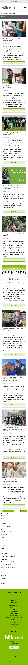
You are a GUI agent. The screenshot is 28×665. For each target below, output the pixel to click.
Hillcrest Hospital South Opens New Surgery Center (13, 133)
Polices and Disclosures (14, 605)
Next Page (23, 510)
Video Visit (3, 575)
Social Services (4, 570)
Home (2, 13)
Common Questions (5, 526)
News (2, 548)
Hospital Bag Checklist (6, 540)
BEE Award (3, 518)
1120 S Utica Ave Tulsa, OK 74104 (15, 642)
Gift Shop (3, 537)
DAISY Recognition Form (6, 532)
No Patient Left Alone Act (7, 551)
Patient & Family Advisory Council (9, 556)
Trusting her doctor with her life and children (13, 234)
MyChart (3, 545)
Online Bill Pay (4, 553)
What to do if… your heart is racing (14, 283)
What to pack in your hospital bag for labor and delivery (13, 39)
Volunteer (3, 583)
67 (12, 510)
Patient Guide (4, 559)
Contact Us (14, 1)
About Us (3, 515)
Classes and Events (5, 521)
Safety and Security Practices (8, 567)
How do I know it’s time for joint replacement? (12, 86)
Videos (2, 572)
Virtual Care (3, 578)
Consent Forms (4, 529)
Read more (18, 63)
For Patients (14, 619)
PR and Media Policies (6, 564)
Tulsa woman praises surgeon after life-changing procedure (13, 329)
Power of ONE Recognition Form (8, 561)
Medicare (3, 542)
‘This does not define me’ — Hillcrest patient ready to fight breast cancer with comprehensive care (13, 379)
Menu (25, 7)
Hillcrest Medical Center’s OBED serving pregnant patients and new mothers (13, 429)
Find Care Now (4, 534)
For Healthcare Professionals (14, 592)
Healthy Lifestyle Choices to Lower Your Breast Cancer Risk (13, 480)
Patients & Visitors (8, 13)
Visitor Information (5, 581)
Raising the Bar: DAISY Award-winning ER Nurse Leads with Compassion (12, 187)
